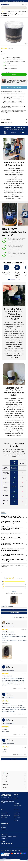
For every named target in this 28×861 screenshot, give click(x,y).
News (15, 801)
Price (2, 51)
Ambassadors (16, 803)
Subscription (16, 820)
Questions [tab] (11, 606)
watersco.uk (3, 827)
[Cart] (23, 4)
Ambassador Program (5, 815)
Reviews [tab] (4, 606)
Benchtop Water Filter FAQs (17, 106)
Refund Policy (16, 813)
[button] (14, 48)
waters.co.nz (3, 829)
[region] (14, 600)
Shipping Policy (17, 815)
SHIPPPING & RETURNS (6, 122)
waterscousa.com (4, 825)
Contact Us (16, 798)
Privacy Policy (16, 811)
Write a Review (17, 613)
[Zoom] (26, 43)
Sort (14, 617)
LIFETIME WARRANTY (6, 119)
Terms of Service (17, 817)
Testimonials (16, 800)
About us (16, 796)
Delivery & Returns (17, 818)
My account (16, 807)
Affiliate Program (4, 813)
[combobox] (14, 7)
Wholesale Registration (5, 811)
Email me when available (14, 87)
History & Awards (17, 805)
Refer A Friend (4, 817)
